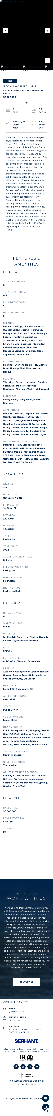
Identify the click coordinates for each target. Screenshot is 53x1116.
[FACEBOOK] (16, 1066)
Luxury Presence (26, 1084)
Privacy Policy (38, 1098)
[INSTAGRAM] (23, 1066)
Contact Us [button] (26, 982)
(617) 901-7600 (15, 1020)
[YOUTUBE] (36, 1066)
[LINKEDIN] (30, 1066)
